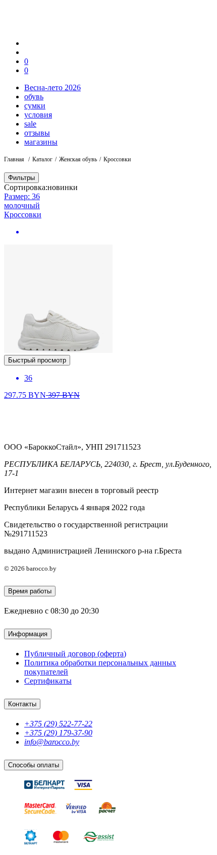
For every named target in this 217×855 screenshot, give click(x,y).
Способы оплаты (33, 765)
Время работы (29, 591)
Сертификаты (48, 681)
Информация (27, 634)
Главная (15, 159)
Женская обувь (78, 159)
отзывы (37, 133)
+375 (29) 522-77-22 (58, 723)
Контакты (22, 704)
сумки (34, 105)
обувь (33, 96)
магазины (41, 142)
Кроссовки (22, 214)
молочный (22, 205)
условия (38, 114)
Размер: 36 (22, 196)
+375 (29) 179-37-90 (58, 732)
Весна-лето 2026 (52, 87)
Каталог (42, 159)
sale (30, 123)
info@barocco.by (51, 742)
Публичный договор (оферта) (75, 653)
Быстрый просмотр (37, 360)
